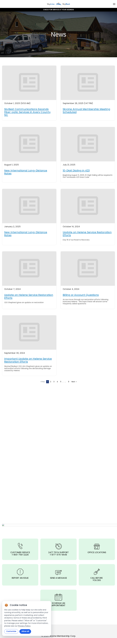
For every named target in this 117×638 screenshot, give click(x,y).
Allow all (25, 631)
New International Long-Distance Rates (25, 172)
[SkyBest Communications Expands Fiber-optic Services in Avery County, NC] (29, 83)
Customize (11, 631)
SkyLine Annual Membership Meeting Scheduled (86, 110)
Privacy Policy (24, 626)
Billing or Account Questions (81, 295)
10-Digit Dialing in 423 (76, 170)
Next (75, 382)
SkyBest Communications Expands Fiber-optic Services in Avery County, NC (27, 112)
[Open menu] (114, 4)
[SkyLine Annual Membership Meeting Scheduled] (88, 83)
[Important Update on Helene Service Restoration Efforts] (29, 332)
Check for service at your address (58, 10)
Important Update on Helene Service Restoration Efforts (28, 360)
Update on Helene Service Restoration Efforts (87, 233)
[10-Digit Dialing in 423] (88, 144)
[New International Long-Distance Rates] (29, 144)
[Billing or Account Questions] (88, 268)
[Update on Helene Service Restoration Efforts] (88, 206)
